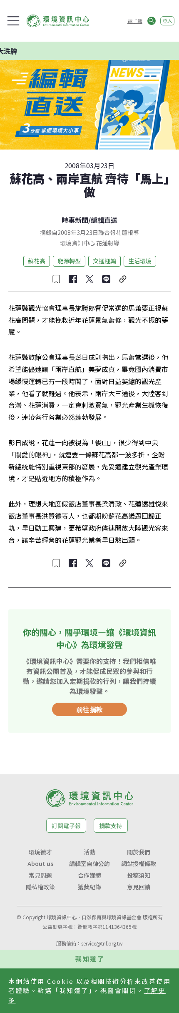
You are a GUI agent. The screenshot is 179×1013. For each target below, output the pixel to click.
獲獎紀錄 (89, 887)
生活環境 (140, 261)
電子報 (134, 20)
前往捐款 (89, 709)
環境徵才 (40, 852)
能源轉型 (69, 261)
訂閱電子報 (66, 825)
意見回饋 (138, 887)
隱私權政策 (40, 887)
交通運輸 (104, 261)
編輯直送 (104, 220)
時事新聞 (75, 220)
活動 (89, 852)
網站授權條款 (138, 863)
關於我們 (138, 852)
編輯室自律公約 (89, 863)
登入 (167, 20)
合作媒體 (89, 875)
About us (40, 863)
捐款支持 (110, 825)
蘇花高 (36, 261)
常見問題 (40, 875)
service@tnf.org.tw (102, 943)
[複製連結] (123, 279)
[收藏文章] (56, 279)
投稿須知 (138, 875)
